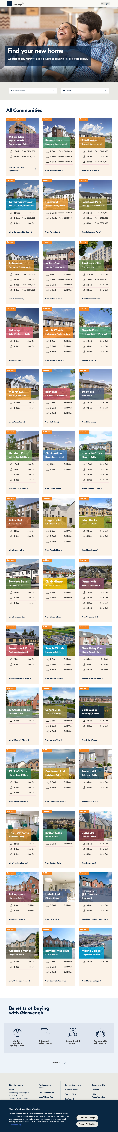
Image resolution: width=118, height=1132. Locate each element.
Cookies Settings (87, 1118)
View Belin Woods (89, 740)
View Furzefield (51, 232)
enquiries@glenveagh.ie (19, 1093)
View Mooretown (16, 422)
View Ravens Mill (89, 801)
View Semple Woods (54, 678)
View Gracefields (89, 617)
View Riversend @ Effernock (94, 919)
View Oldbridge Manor (18, 981)
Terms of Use (70, 1094)
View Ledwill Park (52, 919)
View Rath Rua (51, 422)
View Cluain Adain (53, 489)
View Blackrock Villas (91, 299)
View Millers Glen (52, 299)
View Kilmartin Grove (91, 489)
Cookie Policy (15, 1125)
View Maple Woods (53, 360)
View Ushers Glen (52, 740)
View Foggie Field (52, 550)
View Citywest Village (18, 740)
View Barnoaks (88, 863)
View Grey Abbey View (91, 678)
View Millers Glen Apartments (16, 169)
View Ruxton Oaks (53, 863)
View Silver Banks (89, 550)
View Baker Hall (15, 550)
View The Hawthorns (18, 863)
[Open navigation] (9, 3)
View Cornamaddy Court (19, 232)
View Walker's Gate (17, 801)
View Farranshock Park (19, 678)
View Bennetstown (53, 171)
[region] (59, 1116)
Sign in (107, 4)
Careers (95, 1090)
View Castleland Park (54, 801)
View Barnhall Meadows (55, 981)
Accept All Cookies (87, 1124)
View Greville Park (90, 360)
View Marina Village (90, 981)
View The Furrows (89, 171)
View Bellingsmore (17, 919)
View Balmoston (16, 299)
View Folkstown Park (91, 232)
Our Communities (46, 1092)
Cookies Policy (71, 1090)
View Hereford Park (17, 489)
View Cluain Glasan (53, 617)
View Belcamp (15, 360)
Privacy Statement (73, 1085)
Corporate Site (98, 1085)
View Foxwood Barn (17, 617)
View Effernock (88, 422)
